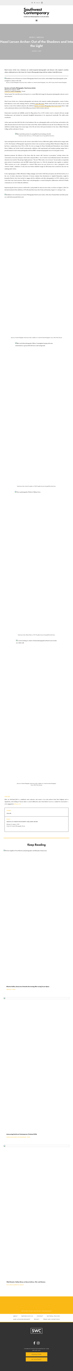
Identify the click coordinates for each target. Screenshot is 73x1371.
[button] (42, 3)
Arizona (40, 37)
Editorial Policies (53, 1316)
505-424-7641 (36, 1350)
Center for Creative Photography (13, 91)
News (13, 989)
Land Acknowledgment (21, 1319)
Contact (40, 1316)
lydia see (7, 796)
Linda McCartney (39, 103)
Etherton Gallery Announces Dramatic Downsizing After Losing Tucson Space (27, 986)
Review (32, 37)
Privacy (36, 1319)
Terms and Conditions (51, 1319)
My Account (36, 1359)
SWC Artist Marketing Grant (15, 1285)
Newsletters (37, 1354)
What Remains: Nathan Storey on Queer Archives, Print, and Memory (25, 1282)
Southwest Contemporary (36, 12)
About (15, 1316)
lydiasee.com (17, 804)
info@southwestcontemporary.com (36, 1348)
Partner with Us (27, 1316)
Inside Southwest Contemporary (16, 1137)
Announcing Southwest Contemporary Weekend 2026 (21, 1134)
